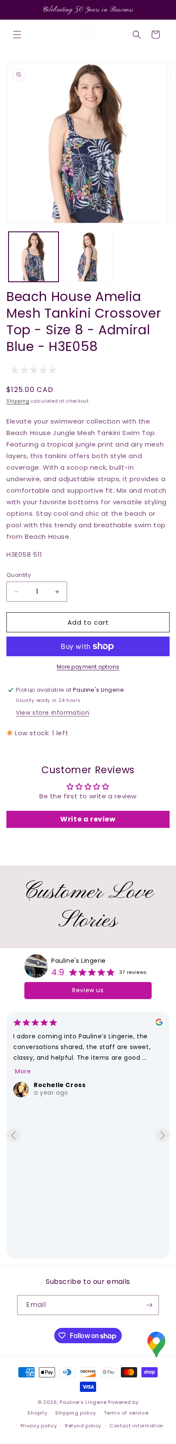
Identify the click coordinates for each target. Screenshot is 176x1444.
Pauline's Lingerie (78, 960)
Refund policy (83, 1425)
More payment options (88, 666)
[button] (17, 34)
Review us (87, 990)
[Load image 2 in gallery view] (88, 257)
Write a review (87, 819)
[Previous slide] (13, 1135)
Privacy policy (39, 1425)
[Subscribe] (149, 1305)
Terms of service (126, 1412)
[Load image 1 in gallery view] (34, 257)
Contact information (136, 1425)
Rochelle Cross (59, 1085)
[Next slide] (162, 1135)
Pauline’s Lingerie (83, 1402)
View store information (52, 712)
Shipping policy (75, 1412)
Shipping (17, 401)
